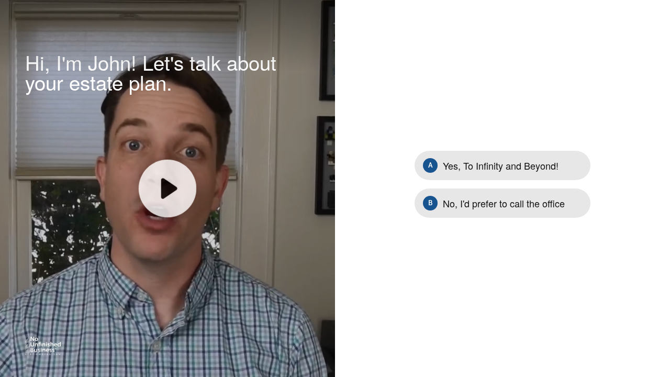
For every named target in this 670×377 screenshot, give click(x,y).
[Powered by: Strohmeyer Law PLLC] (43, 346)
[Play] (167, 188)
